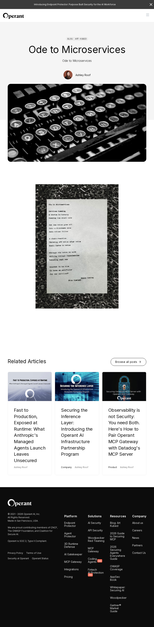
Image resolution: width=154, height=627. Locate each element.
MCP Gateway (73, 561)
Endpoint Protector (70, 524)
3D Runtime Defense (71, 545)
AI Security (94, 522)
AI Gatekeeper (73, 554)
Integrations (71, 569)
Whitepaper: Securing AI (117, 589)
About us (137, 522)
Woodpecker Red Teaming (96, 539)
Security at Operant (18, 558)
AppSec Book (115, 578)
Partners (137, 545)
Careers (137, 530)
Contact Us (139, 552)
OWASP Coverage (116, 568)
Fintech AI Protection (96, 572)
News (135, 537)
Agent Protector (70, 535)
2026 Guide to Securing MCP (117, 536)
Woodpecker (118, 597)
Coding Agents (94, 560)
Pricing (68, 576)
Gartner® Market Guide (115, 608)
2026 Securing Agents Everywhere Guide (117, 552)
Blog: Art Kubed (115, 524)
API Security (95, 530)
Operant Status (40, 558)
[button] (148, 15)
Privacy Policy (15, 553)
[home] (13, 16)
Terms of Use (33, 553)
